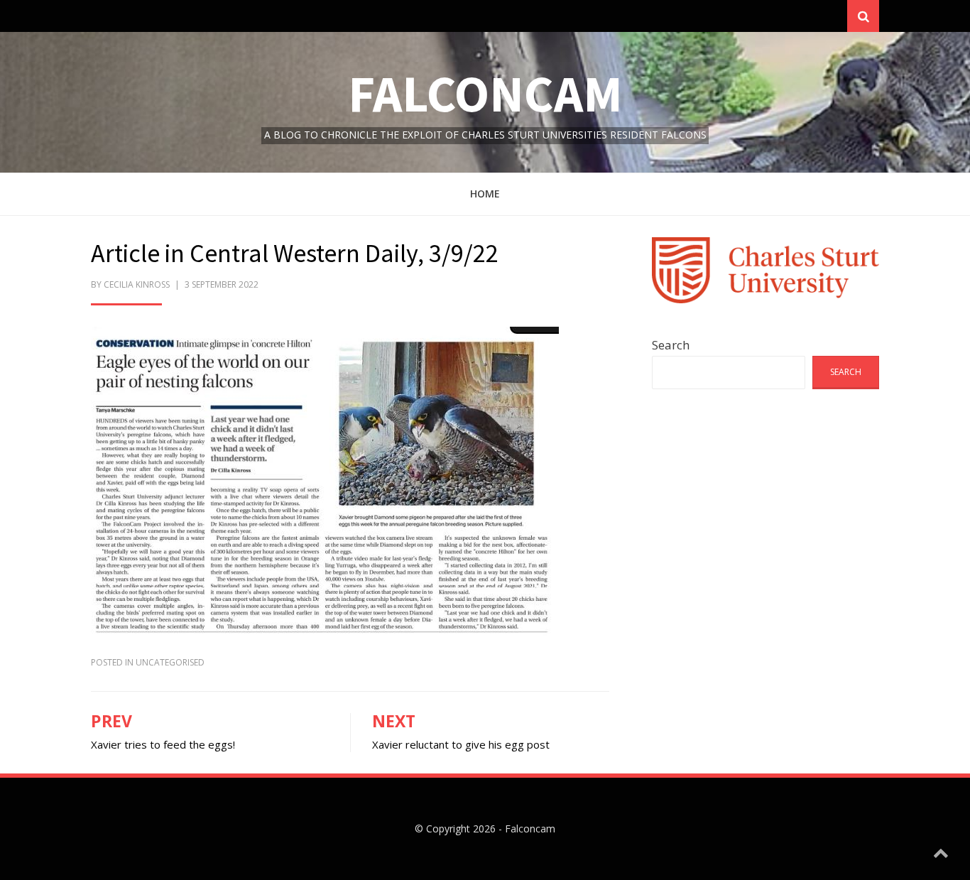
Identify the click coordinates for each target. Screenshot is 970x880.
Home (485, 193)
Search (671, 345)
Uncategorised (170, 662)
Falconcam (485, 93)
